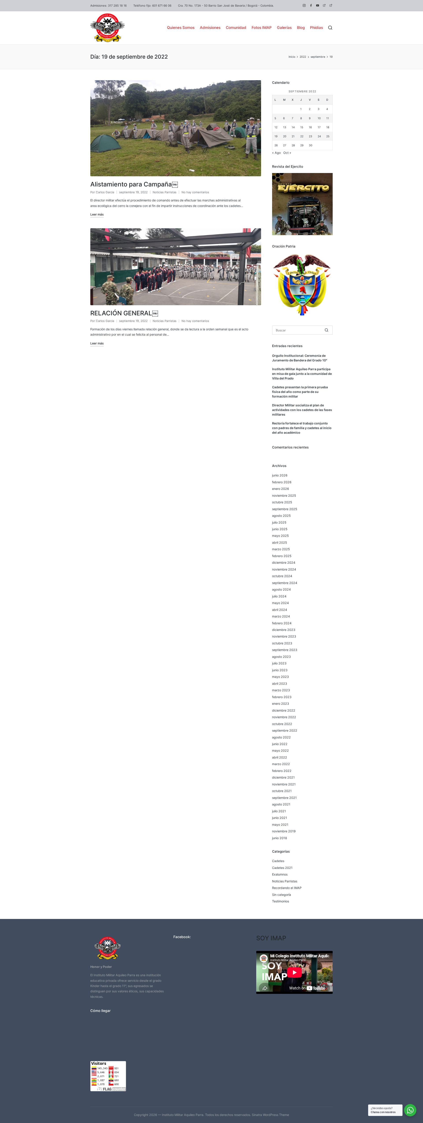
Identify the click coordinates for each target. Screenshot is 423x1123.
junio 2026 (280, 475)
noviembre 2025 (284, 495)
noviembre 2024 (284, 569)
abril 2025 (279, 542)
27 (284, 145)
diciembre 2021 (283, 777)
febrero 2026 (281, 482)
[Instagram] (304, 5)
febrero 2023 (281, 697)
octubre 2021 (282, 791)
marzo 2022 (281, 764)
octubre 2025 (282, 502)
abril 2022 (279, 757)
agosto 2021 (281, 804)
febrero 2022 (281, 771)
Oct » (287, 152)
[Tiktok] (331, 5)
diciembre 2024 (283, 562)
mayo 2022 (280, 750)
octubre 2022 (282, 724)
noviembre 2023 (284, 636)
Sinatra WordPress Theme (270, 1115)
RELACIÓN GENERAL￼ (124, 313)
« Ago (276, 152)
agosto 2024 (281, 589)
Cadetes (278, 861)
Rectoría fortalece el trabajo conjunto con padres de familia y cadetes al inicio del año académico (302, 427)
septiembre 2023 (284, 650)
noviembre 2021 (284, 784)
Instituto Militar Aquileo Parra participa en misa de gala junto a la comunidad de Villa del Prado (302, 373)
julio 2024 (279, 596)
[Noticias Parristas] (324, 5)
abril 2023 (279, 683)
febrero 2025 (281, 556)
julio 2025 (279, 522)
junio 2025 (280, 529)
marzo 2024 (281, 616)
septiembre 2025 (284, 509)
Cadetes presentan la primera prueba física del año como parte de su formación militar (300, 391)
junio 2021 (279, 818)
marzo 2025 (281, 549)
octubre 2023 (282, 643)
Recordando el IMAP (287, 888)
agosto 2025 (281, 515)
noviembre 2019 (284, 831)
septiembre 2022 (284, 730)
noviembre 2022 (284, 717)
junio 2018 (279, 838)
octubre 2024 (282, 576)
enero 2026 (280, 489)
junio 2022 (280, 744)
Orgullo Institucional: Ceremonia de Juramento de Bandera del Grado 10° (299, 358)
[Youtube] (317, 5)
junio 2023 (280, 670)
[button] (326, 330)
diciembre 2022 (283, 710)
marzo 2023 (281, 690)
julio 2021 (279, 811)
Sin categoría (281, 894)
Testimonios (280, 901)
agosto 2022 (281, 737)
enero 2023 (280, 703)
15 (301, 127)
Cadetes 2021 (282, 868)
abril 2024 (279, 610)
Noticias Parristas (164, 192)
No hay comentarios (195, 192)
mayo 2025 (280, 535)
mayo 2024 (280, 603)
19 (276, 136)
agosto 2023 (281, 656)
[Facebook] (311, 5)
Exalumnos (280, 874)
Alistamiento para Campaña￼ (134, 184)
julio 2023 (279, 663)
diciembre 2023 (283, 630)
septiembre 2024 (284, 583)
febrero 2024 (281, 623)
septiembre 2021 (284, 797)
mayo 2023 (280, 677)
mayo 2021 (280, 824)
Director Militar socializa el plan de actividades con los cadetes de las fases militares (302, 409)
